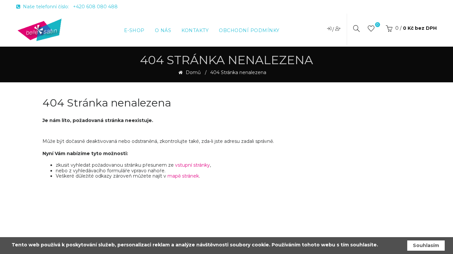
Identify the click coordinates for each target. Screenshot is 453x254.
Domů (192, 72)
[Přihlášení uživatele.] (329, 28)
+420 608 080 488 (95, 7)
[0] (371, 30)
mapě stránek (183, 176)
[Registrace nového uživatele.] (338, 28)
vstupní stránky (192, 165)
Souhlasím (426, 245)
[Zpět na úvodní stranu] (39, 29)
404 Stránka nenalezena (238, 72)
